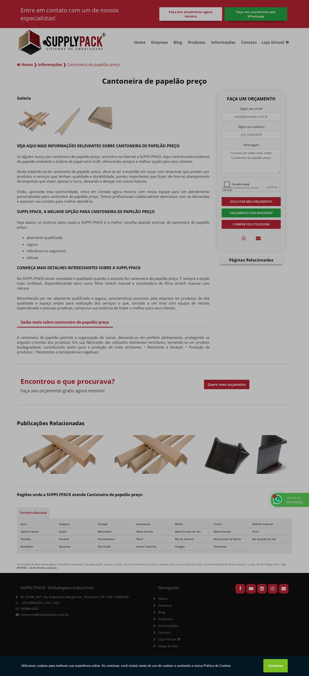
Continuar (275, 666)
